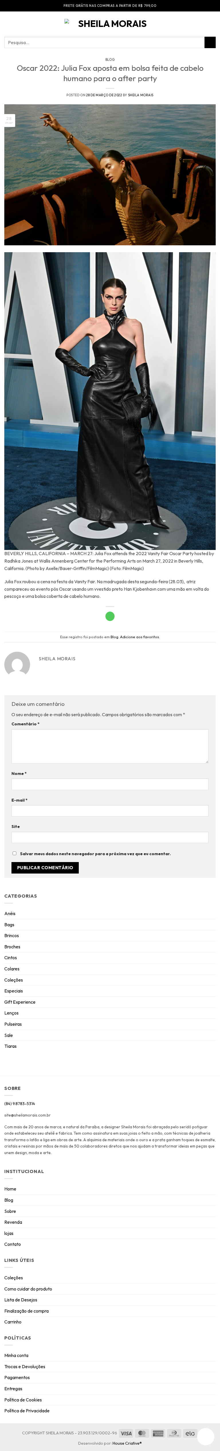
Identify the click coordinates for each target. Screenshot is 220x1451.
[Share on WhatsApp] (110, 616)
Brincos (11, 935)
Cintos (10, 957)
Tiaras (10, 1046)
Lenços (11, 1013)
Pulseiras (13, 1024)
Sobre (10, 1211)
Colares (11, 969)
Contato (12, 1244)
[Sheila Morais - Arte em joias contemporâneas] (110, 23)
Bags (9, 924)
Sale (8, 1035)
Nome (19, 773)
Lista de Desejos (20, 1300)
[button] (7, 23)
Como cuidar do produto (28, 1289)
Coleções (13, 980)
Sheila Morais (141, 95)
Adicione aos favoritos (139, 637)
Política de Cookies (23, 1400)
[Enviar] (210, 42)
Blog (110, 60)
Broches (12, 946)
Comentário (25, 724)
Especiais (13, 991)
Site (15, 826)
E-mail (19, 800)
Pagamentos (17, 1377)
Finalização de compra (26, 1311)
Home (10, 1189)
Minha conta (16, 1355)
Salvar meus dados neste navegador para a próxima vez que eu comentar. (95, 853)
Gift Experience (20, 1002)
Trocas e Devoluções (24, 1366)
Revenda (13, 1222)
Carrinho (12, 1322)
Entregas (13, 1388)
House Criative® (127, 1443)
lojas (8, 1233)
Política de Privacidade (27, 1410)
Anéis (9, 913)
